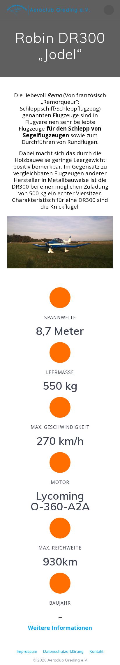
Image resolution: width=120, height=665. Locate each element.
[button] (13, 242)
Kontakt (96, 651)
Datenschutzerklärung (63, 651)
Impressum (27, 651)
